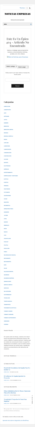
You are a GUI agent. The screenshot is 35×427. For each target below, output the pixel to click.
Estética (6, 179)
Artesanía (6, 116)
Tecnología (7, 298)
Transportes (7, 304)
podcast (6, 241)
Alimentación (7, 109)
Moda (5, 228)
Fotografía (7, 192)
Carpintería (7, 146)
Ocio (5, 235)
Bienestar (6, 126)
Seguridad (6, 274)
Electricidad (7, 165)
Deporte (6, 162)
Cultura (6, 159)
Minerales (6, 225)
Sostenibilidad (7, 294)
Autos (5, 119)
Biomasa (6, 132)
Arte (5, 113)
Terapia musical (8, 301)
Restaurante (7, 258)
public (5, 251)
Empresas (6, 169)
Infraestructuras (8, 208)
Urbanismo (6, 321)
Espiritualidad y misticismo (11, 175)
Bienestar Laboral (8, 129)
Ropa (5, 265)
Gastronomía (7, 195)
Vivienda (6, 324)
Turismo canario (8, 311)
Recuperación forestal (10, 255)
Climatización (7, 149)
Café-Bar (6, 142)
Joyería (6, 215)
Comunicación (7, 152)
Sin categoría (7, 291)
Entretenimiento (8, 172)
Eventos (6, 182)
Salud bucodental (8, 271)
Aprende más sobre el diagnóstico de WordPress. (16, 420)
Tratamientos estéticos (10, 307)
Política (6, 245)
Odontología (7, 238)
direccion (6, 372)
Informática (7, 205)
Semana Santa (7, 281)
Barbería (6, 123)
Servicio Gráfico (8, 284)
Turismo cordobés (8, 314)
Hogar (5, 198)
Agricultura (7, 106)
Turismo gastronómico (10, 317)
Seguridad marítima (9, 278)
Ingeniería (6, 212)
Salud (5, 268)
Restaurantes (7, 261)
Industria (6, 202)
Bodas (5, 139)
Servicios (6, 288)
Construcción (7, 156)
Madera (6, 222)
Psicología (6, 248)
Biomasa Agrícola (8, 136)
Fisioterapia (7, 189)
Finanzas (6, 185)
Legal (5, 218)
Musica (5, 231)
